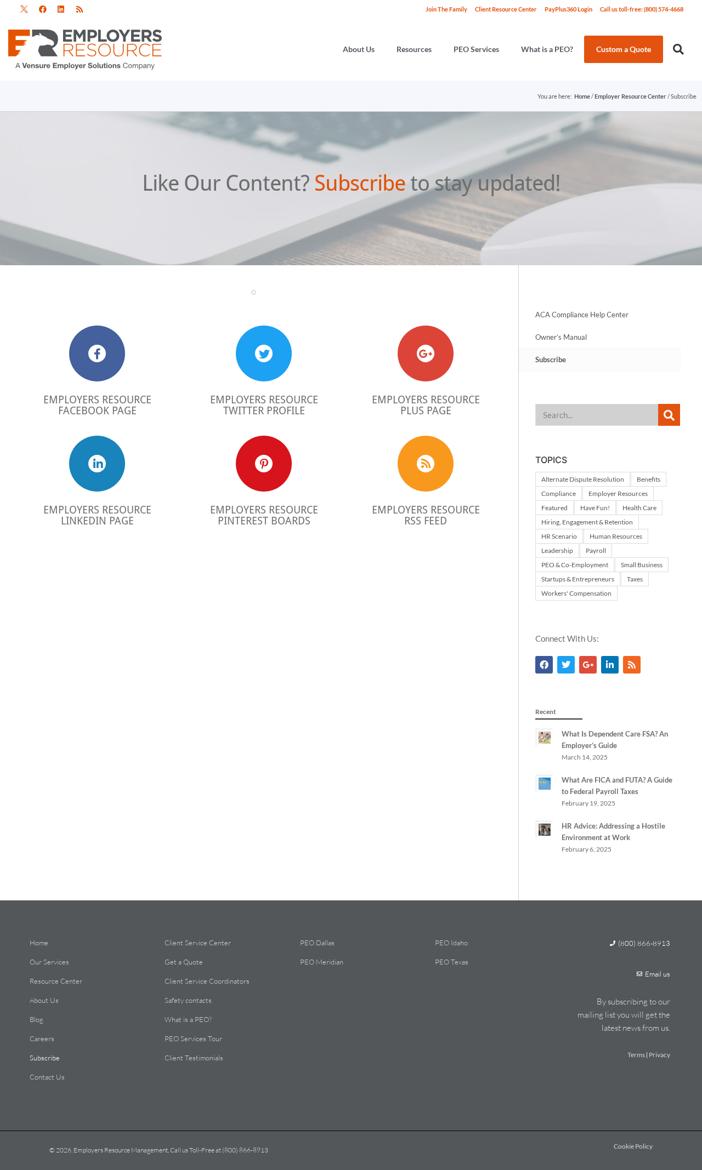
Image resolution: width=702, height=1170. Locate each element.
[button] (24, 9)
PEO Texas (451, 961)
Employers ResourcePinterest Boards (264, 515)
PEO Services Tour (193, 1038)
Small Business (642, 565)
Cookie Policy (633, 1146)
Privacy (659, 1055)
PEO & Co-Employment (574, 565)
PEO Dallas (317, 942)
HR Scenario (559, 536)
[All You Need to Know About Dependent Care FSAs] (544, 749)
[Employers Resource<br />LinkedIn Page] (97, 464)
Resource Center (56, 981)
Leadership (557, 550)
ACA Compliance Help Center (582, 314)
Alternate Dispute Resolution (582, 479)
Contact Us (47, 1076)
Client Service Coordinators (207, 981)
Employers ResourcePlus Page (426, 404)
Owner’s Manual (561, 337)
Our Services (49, 961)
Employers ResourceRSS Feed (426, 515)
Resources (414, 49)
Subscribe (45, 1057)
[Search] (669, 415)
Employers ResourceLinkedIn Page (97, 515)
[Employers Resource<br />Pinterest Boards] (264, 464)
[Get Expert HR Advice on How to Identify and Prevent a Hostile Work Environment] (544, 841)
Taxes (635, 579)
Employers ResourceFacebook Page (97, 404)
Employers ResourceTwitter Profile (264, 404)
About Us (359, 49)
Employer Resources (618, 493)
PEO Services (476, 49)
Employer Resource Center (630, 96)
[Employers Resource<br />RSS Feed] (426, 464)
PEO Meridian (321, 961)
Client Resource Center (506, 9)
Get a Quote (184, 961)
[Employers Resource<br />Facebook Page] (97, 353)
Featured (554, 508)
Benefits (648, 479)
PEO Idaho (451, 942)
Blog (36, 1019)
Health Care (639, 508)
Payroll (596, 550)
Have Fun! (595, 508)
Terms (636, 1055)
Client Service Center (198, 942)
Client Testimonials (194, 1057)
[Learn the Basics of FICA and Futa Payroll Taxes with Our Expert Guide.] (544, 795)
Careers (42, 1038)
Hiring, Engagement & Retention (587, 522)
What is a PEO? (547, 49)
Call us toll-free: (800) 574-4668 (641, 9)
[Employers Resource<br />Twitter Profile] (264, 353)
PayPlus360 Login (568, 9)
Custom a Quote (623, 49)
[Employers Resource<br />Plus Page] (426, 353)
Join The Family (446, 9)
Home (582, 96)
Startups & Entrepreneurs (577, 579)
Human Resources (616, 536)
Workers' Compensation (576, 593)
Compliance (558, 493)
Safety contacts (188, 1000)
